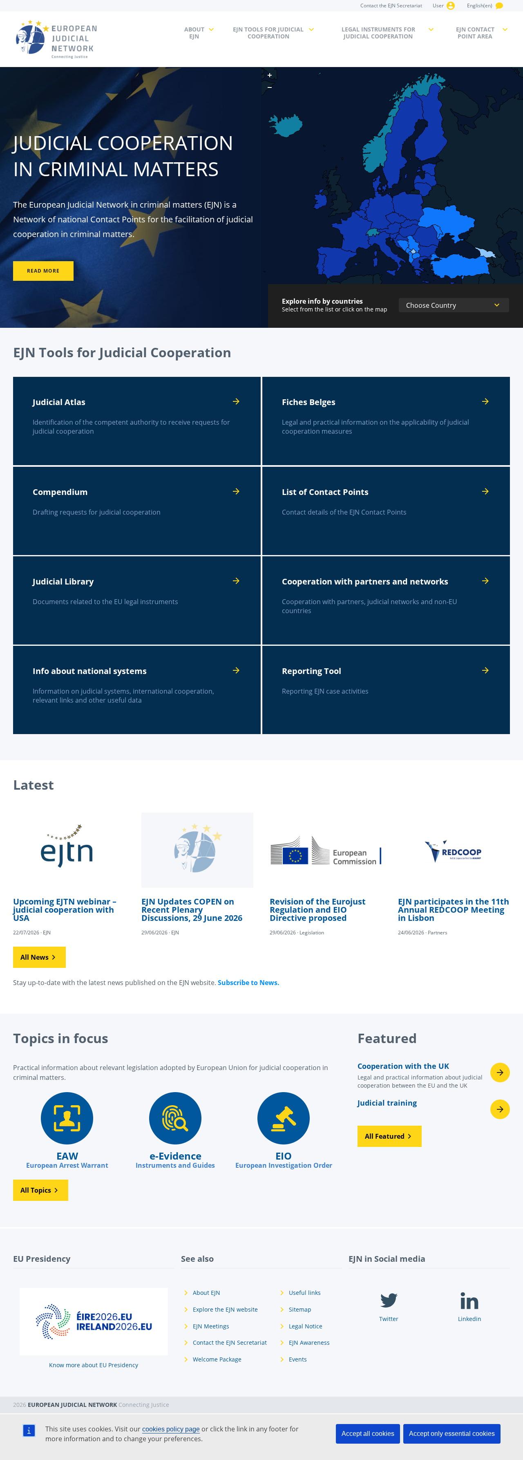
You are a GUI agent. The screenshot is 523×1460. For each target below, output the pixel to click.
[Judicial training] (434, 1109)
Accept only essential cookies (452, 1433)
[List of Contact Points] (386, 511)
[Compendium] (137, 511)
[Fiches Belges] (386, 421)
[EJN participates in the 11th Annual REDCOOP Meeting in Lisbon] (454, 873)
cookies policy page (171, 1429)
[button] (39, 957)
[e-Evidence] (175, 1131)
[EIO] (284, 1131)
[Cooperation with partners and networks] (386, 600)
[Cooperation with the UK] (434, 1078)
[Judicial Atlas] (137, 421)
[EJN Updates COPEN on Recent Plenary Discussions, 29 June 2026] (197, 873)
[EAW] (67, 1131)
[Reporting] (386, 690)
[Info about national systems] (137, 690)
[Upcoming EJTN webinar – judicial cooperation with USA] (69, 873)
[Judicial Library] (137, 600)
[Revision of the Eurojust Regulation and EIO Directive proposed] (326, 873)
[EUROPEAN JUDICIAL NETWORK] (93, 39)
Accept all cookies (368, 1433)
